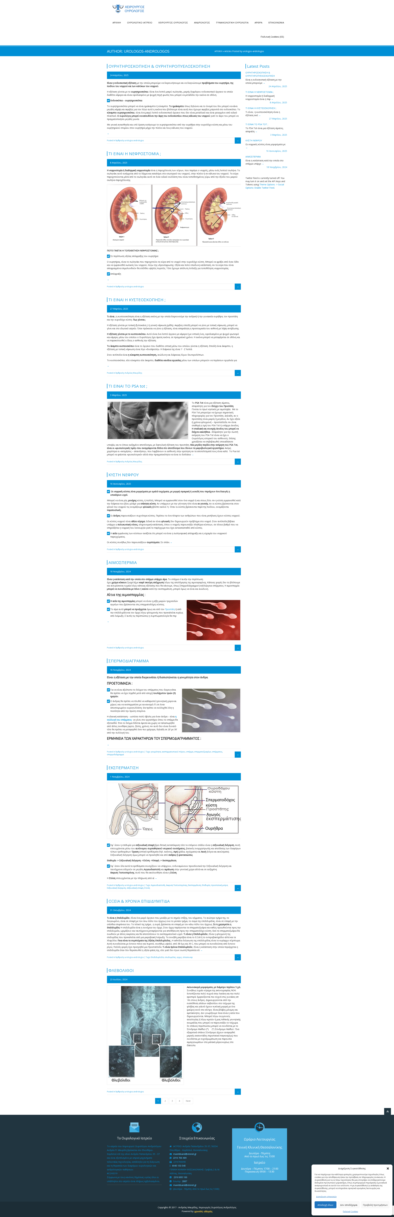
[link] (203, 1211)
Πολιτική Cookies (350, 1211)
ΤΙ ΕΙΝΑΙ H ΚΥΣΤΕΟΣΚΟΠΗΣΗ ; (260, 108)
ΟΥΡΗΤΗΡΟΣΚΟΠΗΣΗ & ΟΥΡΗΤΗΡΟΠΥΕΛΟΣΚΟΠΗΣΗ (159, 66)
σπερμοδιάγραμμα (115, 754)
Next (188, 1100)
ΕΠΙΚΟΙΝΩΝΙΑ (276, 22)
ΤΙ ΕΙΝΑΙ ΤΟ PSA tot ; (256, 124)
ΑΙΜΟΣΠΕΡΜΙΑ (253, 156)
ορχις (179, 957)
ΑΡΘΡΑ (258, 22)
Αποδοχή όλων (325, 1204)
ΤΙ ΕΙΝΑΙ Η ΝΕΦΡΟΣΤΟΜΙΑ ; (259, 92)
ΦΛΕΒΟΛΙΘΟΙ (121, 970)
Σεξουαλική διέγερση (116, 888)
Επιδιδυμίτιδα (157, 957)
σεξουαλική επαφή (135, 888)
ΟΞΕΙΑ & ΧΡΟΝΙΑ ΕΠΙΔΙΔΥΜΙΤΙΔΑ (139, 901)
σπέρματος (217, 751)
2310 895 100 (180, 1177)
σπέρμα (189, 751)
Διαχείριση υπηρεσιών (326, 1196)
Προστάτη (170, 609)
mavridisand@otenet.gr (184, 1154)
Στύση (147, 888)
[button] (387, 1168)
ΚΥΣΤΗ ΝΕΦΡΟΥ (253, 140)
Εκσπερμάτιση (194, 885)
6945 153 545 (179, 1165)
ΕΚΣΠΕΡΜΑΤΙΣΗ (124, 767)
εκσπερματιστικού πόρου (173, 751)
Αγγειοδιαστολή (158, 885)
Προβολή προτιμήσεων (375, 1204)
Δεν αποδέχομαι (349, 1204)
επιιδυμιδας (170, 957)
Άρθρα (119, 140)
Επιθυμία (206, 885)
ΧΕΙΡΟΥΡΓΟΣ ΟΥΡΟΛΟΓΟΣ (173, 22)
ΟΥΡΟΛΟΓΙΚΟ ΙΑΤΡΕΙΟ (139, 22)
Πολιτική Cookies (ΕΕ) (272, 36)
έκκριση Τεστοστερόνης (176, 885)
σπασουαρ (188, 957)
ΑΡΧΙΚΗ (117, 22)
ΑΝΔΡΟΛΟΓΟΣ (202, 22)
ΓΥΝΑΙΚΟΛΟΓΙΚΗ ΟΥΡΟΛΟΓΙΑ (232, 22)
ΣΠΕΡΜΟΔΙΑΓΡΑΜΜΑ (129, 661)
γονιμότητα (156, 751)
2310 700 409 (180, 1157)
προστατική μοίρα (219, 885)
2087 (184, 1181)
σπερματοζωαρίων (202, 751)
